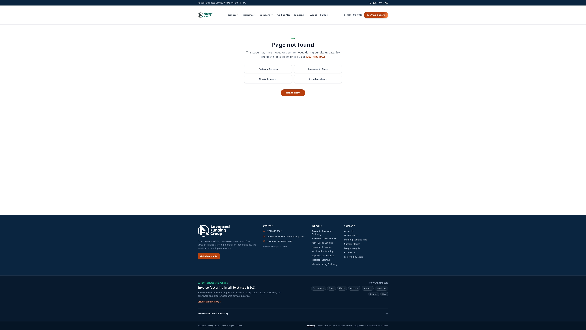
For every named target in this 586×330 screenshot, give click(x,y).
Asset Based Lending (322, 242)
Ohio (384, 294)
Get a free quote (208, 256)
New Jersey (381, 288)
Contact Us (349, 252)
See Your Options (376, 14)
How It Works (351, 235)
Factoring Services (268, 69)
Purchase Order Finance (324, 238)
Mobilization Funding (323, 251)
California (354, 288)
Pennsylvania (318, 288)
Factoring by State (318, 69)
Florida (342, 288)
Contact (324, 14)
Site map (311, 325)
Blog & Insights (352, 248)
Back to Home (293, 92)
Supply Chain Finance (323, 255)
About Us (349, 231)
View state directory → (210, 301)
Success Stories (352, 243)
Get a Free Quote (318, 79)
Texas (331, 288)
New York (368, 288)
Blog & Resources (268, 79)
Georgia (373, 294)
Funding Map (283, 14)
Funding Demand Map (355, 239)
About (313, 14)
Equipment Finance (322, 247)
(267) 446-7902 (380, 2)
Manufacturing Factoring (324, 264)
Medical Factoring (321, 259)
